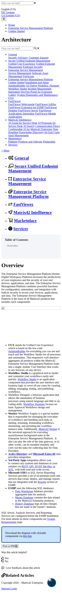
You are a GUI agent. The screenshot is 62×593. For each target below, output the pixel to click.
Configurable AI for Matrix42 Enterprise (30, 129)
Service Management (19, 73)
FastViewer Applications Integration (29, 112)
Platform (13, 141)
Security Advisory (18, 57)
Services (12, 144)
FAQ (11, 98)
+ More (5, 150)
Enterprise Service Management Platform (30, 28)
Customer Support (38, 57)
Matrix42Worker (48, 429)
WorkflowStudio (27, 379)
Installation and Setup (37, 82)
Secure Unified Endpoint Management (29, 60)
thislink (27, 536)
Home (11, 25)
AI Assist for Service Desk (22, 123)
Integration (14, 91)
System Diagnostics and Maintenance (37, 95)
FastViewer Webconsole (21, 104)
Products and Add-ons (30, 141)
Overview (12, 245)
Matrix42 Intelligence (20, 119)
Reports (42, 481)
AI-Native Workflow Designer (42, 85)
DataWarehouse (24, 491)
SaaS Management (18, 135)
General (12, 54)
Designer (40, 404)
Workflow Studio (17, 88)
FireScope (28, 76)
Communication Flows (47, 126)
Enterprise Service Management (25, 70)
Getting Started (16, 31)
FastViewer (14, 101)
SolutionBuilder (16, 85)
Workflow (28, 404)
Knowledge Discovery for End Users (39, 132)
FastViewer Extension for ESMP (26, 107)
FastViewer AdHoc (45, 104)
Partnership (49, 141)
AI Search (28, 126)
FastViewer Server (28, 110)
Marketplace (15, 138)
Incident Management (39, 88)
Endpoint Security (33, 67)
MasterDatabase (24, 497)
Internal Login (9, 588)
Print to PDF (9, 546)
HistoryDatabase (24, 503)
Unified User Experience (21, 63)
